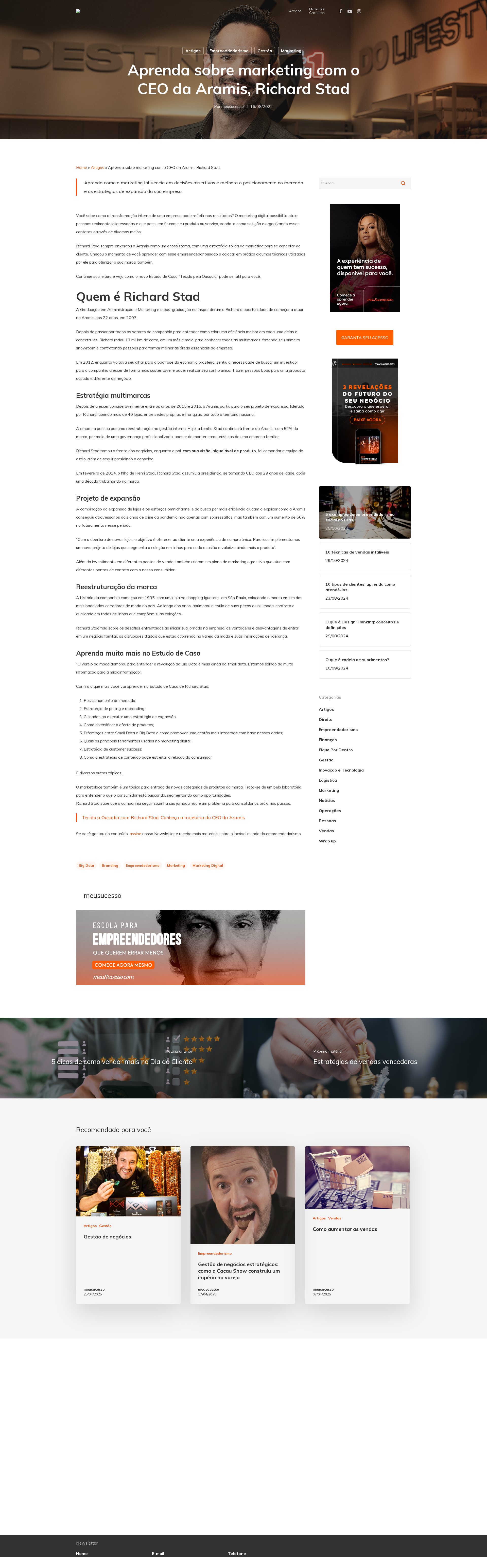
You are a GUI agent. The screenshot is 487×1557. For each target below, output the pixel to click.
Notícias (327, 800)
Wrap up (327, 840)
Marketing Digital (208, 865)
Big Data (86, 865)
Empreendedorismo (229, 50)
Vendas (326, 830)
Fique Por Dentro (336, 749)
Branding (110, 865)
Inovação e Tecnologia (341, 770)
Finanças (328, 739)
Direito (326, 719)
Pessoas (327, 820)
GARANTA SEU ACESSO (364, 337)
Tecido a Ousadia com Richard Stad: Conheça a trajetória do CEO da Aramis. (164, 817)
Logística (328, 780)
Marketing (291, 50)
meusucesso (232, 106)
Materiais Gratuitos (317, 10)
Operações (330, 810)
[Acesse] (190, 987)
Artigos (295, 11)
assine (135, 833)
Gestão (264, 50)
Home (81, 167)
